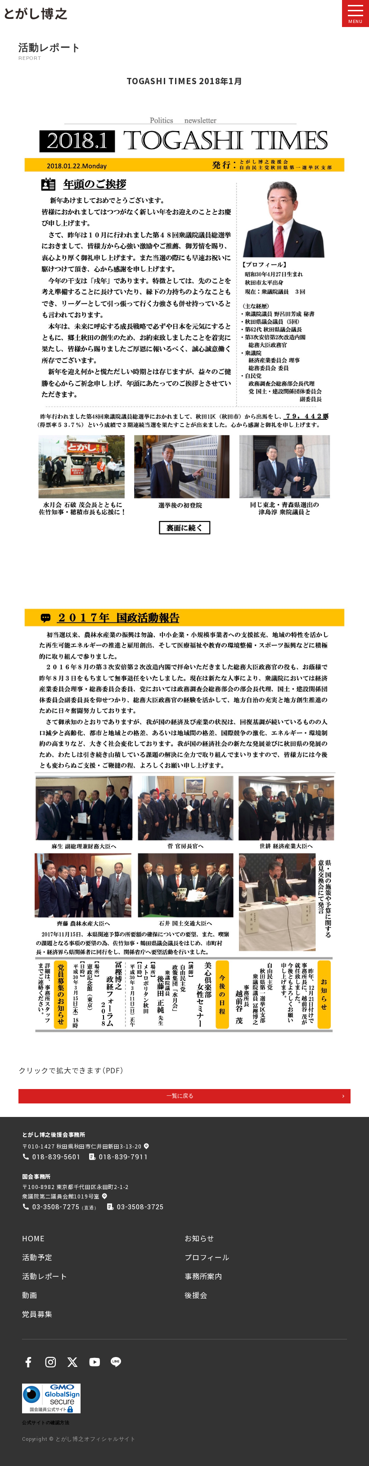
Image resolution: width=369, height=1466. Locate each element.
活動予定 (37, 1257)
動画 (29, 1294)
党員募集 (37, 1313)
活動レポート (45, 1276)
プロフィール (207, 1257)
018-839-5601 (56, 1157)
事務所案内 (203, 1276)
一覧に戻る (180, 1096)
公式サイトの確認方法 (45, 1422)
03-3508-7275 (56, 1207)
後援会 (195, 1294)
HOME (33, 1238)
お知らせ (199, 1238)
